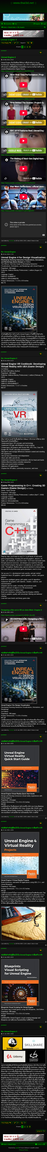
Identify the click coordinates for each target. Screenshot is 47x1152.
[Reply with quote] (40, 52)
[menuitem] (8, 23)
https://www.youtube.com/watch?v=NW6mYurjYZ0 (17, 99)
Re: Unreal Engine (8, 252)
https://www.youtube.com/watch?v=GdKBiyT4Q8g (17, 155)
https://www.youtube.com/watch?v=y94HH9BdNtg (17, 127)
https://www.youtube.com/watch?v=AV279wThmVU (18, 183)
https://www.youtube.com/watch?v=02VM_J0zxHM (18, 615)
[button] (30, 47)
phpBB (17, 1147)
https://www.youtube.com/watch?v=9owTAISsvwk (17, 71)
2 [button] (24, 47)
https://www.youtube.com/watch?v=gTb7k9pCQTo (17, 211)
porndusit (3, 50)
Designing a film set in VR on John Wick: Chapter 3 (21, 610)
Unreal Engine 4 (9, 39)
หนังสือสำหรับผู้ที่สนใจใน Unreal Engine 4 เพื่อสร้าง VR (21, 653)
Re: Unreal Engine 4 (9, 358)
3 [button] (27, 47)
